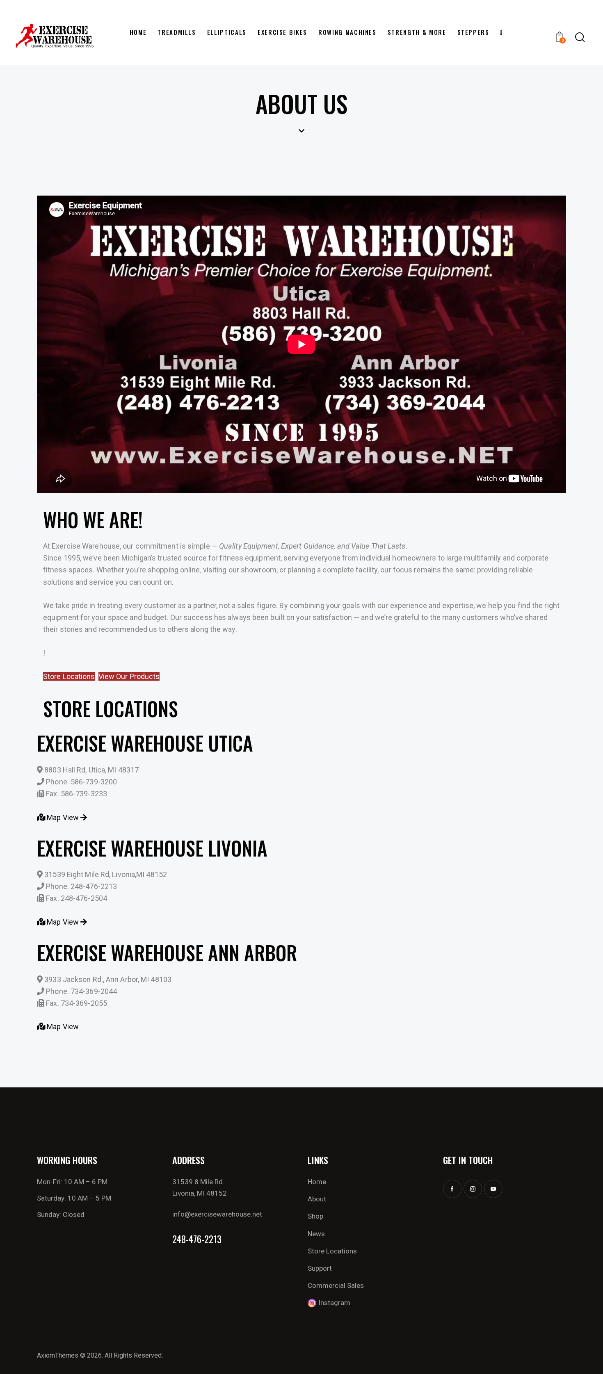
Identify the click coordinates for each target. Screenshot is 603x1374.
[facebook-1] (452, 1189)
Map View (62, 817)
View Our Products (129, 676)
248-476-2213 (197, 1239)
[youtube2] (493, 1189)
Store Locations (69, 676)
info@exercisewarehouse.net (217, 1214)
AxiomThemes (57, 1355)
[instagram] (473, 1189)
